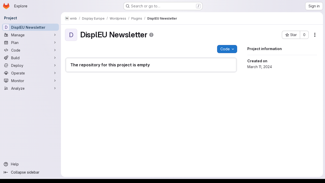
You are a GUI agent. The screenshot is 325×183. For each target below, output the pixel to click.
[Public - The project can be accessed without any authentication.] (151, 35)
